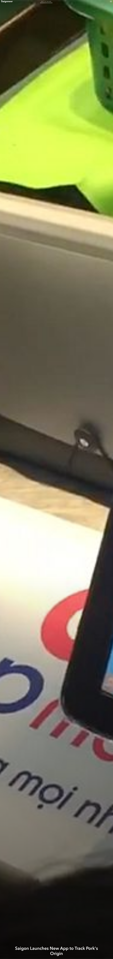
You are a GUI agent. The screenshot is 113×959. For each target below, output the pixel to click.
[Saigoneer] (7, 1)
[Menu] (111, 1)
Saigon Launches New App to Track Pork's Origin (56, 950)
